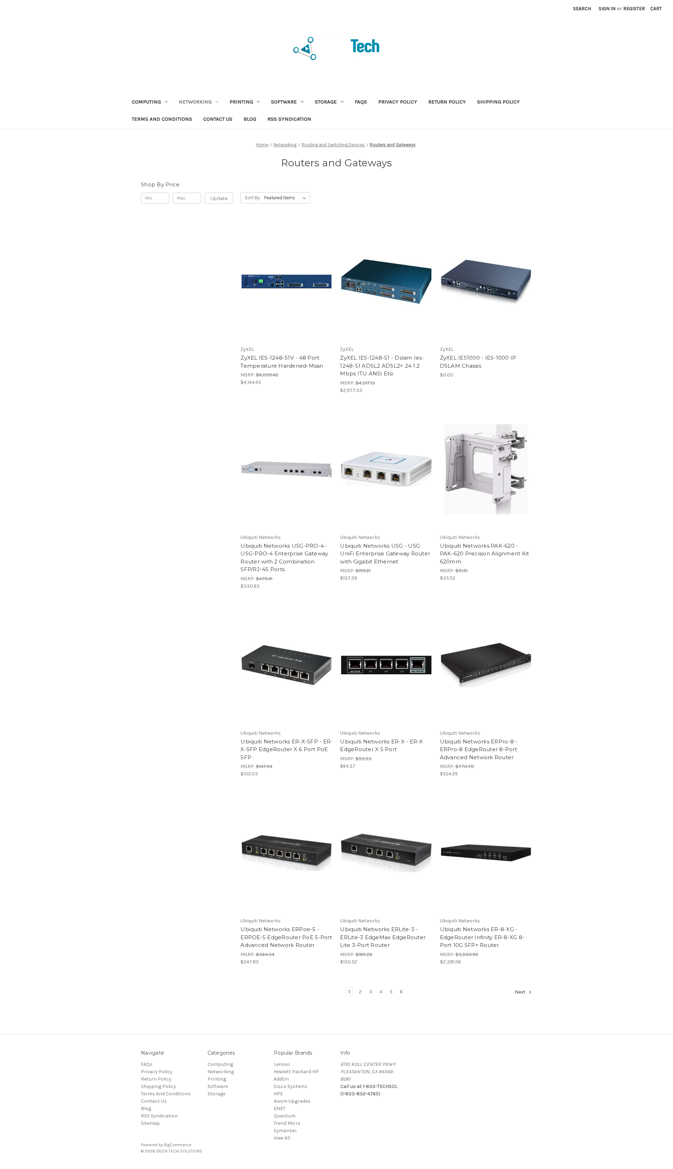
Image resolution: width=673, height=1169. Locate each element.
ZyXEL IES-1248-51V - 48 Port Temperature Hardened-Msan (281, 361)
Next (520, 992)
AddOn (281, 1079)
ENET (279, 1108)
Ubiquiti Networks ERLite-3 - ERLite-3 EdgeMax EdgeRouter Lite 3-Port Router (383, 937)
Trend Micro (287, 1123)
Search (582, 9)
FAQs (361, 102)
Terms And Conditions (162, 119)
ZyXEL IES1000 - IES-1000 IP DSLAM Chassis (478, 361)
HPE (278, 1094)
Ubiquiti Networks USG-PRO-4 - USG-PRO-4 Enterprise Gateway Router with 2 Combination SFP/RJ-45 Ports (284, 557)
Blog (250, 119)
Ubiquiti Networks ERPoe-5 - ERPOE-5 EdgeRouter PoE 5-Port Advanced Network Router (286, 937)
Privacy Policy (397, 102)
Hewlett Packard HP (296, 1072)
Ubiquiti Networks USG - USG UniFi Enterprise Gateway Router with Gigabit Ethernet (385, 553)
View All (282, 1138)
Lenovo (282, 1064)
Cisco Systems (290, 1086)
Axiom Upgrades (292, 1101)
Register (634, 9)
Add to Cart (286, 293)
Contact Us (217, 119)
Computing (146, 102)
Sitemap (150, 1123)
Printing (241, 102)
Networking (195, 102)
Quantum (284, 1116)
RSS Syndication (289, 119)
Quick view (285, 269)
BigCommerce (177, 1144)
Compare (284, 281)
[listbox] (286, 198)
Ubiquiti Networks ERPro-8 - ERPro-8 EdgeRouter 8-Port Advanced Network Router (479, 749)
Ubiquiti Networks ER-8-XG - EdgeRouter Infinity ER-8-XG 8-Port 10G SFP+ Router (482, 937)
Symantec (285, 1131)
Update (219, 198)
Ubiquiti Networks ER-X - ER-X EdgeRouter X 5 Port (381, 745)
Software (284, 102)
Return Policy (447, 102)
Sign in (607, 9)
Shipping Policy (498, 102)
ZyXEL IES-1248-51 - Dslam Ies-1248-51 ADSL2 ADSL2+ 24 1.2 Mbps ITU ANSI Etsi (382, 365)
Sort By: (252, 197)
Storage (326, 102)
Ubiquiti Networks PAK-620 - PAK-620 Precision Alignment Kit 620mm (484, 553)
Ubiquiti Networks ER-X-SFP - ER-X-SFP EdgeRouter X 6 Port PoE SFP (286, 749)
